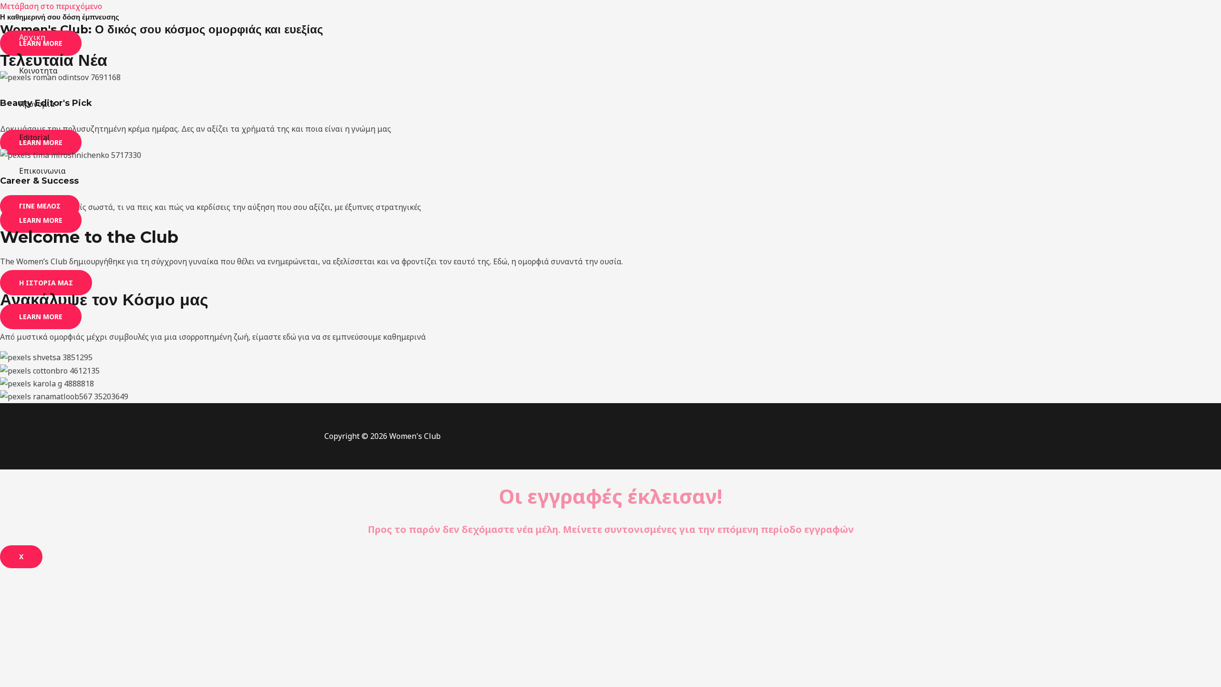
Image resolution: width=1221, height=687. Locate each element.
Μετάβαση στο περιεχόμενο (51, 6)
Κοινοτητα (38, 70)
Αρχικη (32, 37)
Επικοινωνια (42, 171)
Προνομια (37, 104)
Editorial (34, 137)
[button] (40, 206)
